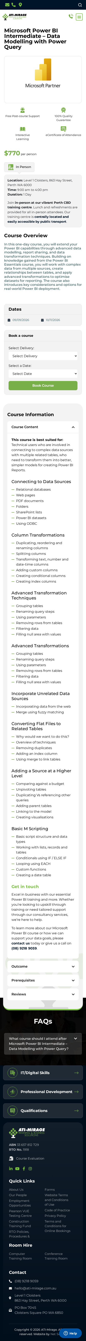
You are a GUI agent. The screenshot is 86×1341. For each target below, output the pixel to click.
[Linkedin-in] (11, 1169)
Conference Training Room (56, 1256)
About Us (16, 1190)
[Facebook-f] (24, 1169)
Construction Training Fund (20, 1223)
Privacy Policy (55, 1216)
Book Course (43, 386)
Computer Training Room (21, 1256)
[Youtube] (17, 1169)
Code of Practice (57, 1210)
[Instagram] (30, 1169)
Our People (18, 1195)
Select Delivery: (21, 348)
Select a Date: (20, 366)
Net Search (59, 1334)
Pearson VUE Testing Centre (20, 1213)
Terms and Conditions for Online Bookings (57, 1226)
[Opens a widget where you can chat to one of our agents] (70, 1333)
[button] (79, 16)
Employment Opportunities (20, 1203)
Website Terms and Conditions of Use (56, 1200)
